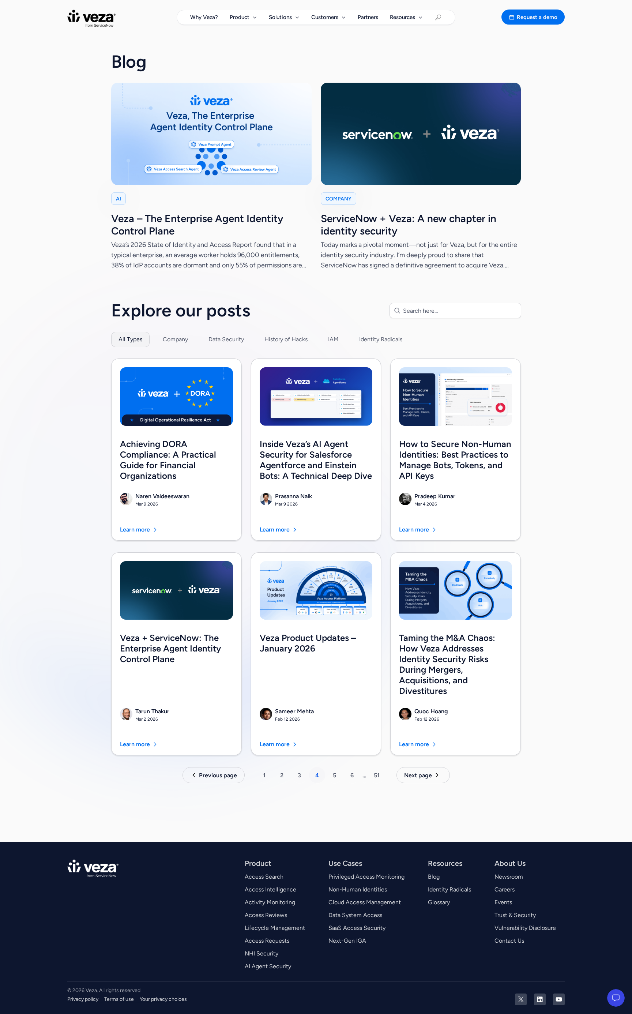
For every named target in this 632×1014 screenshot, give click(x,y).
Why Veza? (204, 17)
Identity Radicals (380, 339)
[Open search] (438, 17)
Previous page (218, 775)
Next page (418, 775)
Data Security (226, 339)
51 (377, 775)
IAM (333, 339)
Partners (368, 17)
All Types (130, 339)
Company (175, 339)
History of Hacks (286, 339)
